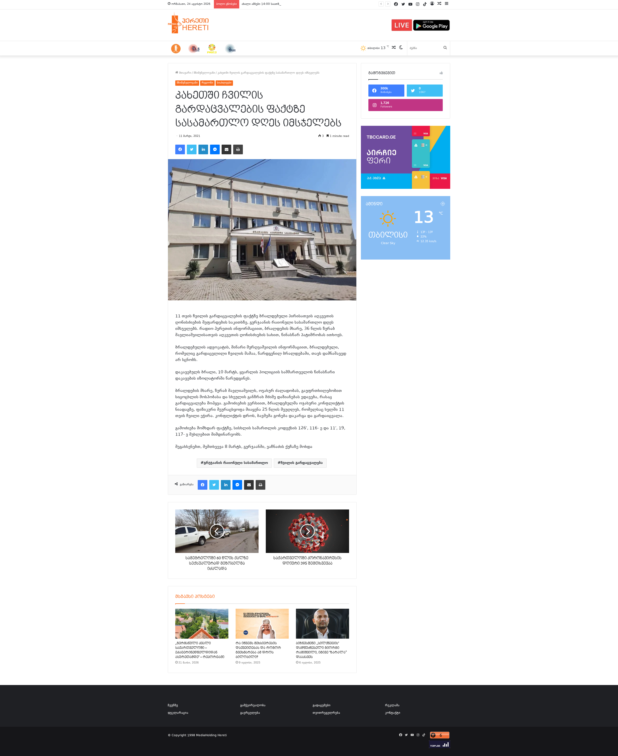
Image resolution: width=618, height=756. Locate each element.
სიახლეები (224, 83)
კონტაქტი (392, 713)
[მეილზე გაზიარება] (226, 149)
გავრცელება (250, 713)
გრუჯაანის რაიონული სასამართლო (236, 463)
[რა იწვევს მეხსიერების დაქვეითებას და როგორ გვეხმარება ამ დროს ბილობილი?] (262, 624)
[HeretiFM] (194, 23)
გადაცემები (321, 705)
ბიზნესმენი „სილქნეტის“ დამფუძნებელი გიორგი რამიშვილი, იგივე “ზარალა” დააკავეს (321, 650)
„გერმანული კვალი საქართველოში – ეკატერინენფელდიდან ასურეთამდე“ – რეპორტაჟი (199, 650)
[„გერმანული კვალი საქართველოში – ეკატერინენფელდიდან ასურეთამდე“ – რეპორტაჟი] (201, 624)
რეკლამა (392, 705)
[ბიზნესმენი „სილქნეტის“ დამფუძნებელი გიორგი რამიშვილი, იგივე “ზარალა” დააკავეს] (322, 624)
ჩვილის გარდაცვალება (302, 463)
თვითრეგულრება (326, 713)
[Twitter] (192, 149)
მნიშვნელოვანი (204, 73)
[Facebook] (180, 149)
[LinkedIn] (203, 149)
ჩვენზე (173, 705)
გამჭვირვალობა (253, 705)
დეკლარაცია (178, 713)
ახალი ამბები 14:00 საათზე (261, 4)
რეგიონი (207, 83)
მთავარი (184, 73)
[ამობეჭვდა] (238, 149)
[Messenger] (215, 149)
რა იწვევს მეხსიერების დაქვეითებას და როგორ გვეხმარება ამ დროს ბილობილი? (258, 650)
